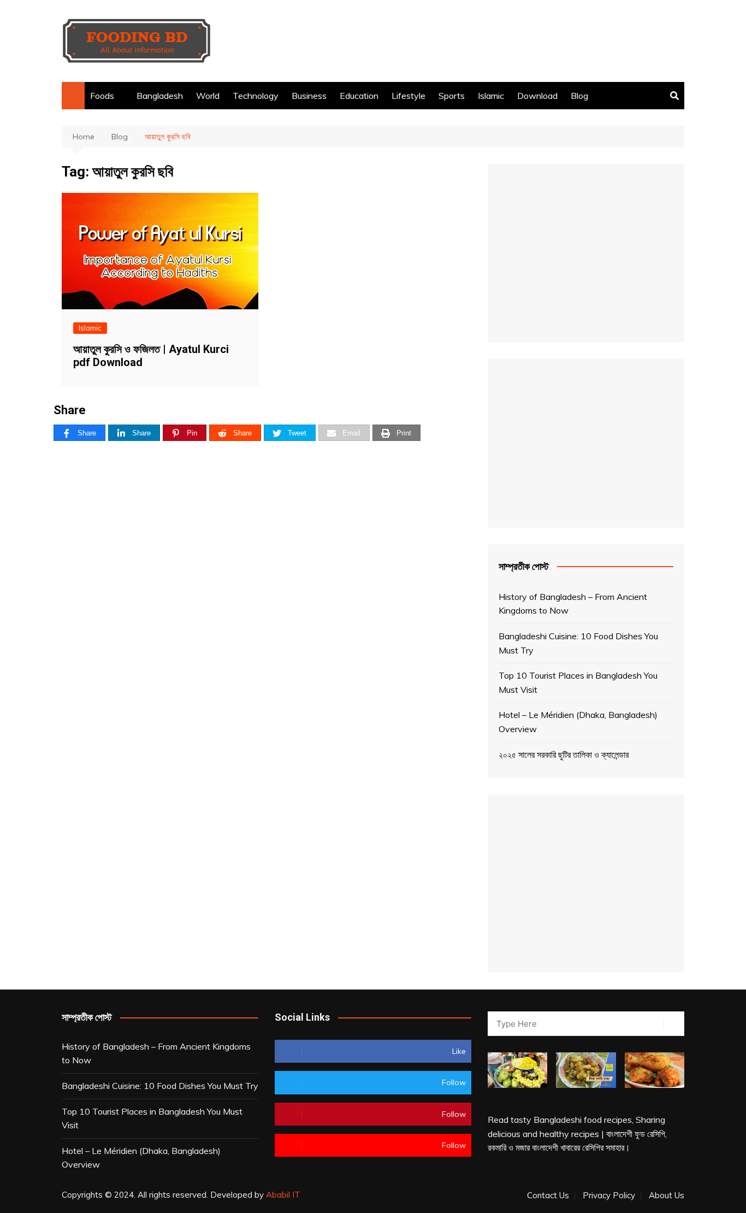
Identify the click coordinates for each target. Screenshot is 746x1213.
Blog (579, 95)
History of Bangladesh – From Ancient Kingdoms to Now (573, 603)
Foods (102, 95)
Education (359, 95)
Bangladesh (160, 95)
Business (309, 95)
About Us (666, 1195)
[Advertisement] (485, 41)
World (208, 95)
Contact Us (548, 1195)
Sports (452, 95)
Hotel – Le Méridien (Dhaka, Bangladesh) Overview (578, 721)
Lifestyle (408, 95)
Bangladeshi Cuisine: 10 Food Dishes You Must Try (578, 643)
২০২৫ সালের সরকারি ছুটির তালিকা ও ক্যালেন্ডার (564, 754)
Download (537, 95)
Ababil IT (283, 1195)
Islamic (491, 95)
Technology (256, 95)
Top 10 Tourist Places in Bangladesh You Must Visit (578, 682)
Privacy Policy (609, 1195)
